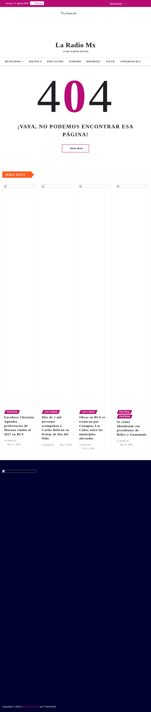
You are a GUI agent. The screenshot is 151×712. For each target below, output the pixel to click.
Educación (55, 61)
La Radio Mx (75, 45)
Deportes (93, 61)
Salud (110, 61)
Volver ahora (76, 148)
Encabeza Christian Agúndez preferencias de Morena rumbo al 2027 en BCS (19, 425)
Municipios (13, 61)
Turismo (75, 61)
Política (35, 61)
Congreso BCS (130, 61)
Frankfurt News (31, 706)
